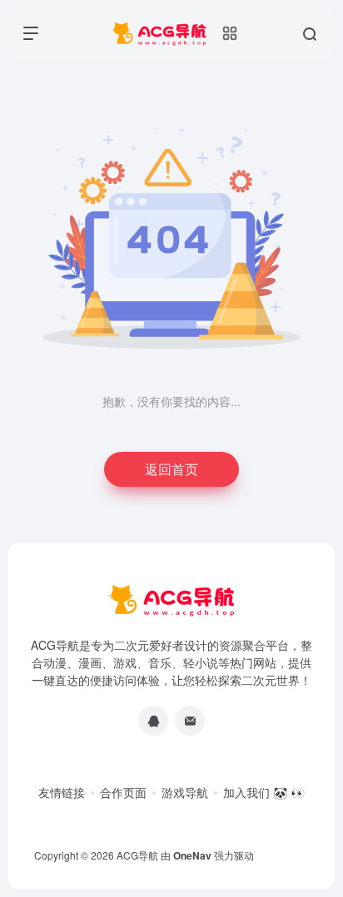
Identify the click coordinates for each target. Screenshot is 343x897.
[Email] (190, 721)
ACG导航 (137, 855)
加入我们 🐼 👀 (264, 792)
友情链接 (61, 792)
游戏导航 (185, 792)
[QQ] (153, 721)
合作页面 (123, 792)
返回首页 (171, 468)
